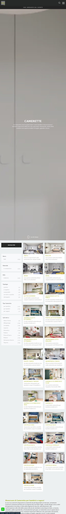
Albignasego (7, 323)
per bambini (7, 308)
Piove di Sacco (7, 335)
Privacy (2, 513)
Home (24, 7)
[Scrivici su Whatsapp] (2, 509)
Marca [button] (4, 256)
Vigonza (6, 342)
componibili (7, 292)
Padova (6, 332)
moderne (6, 278)
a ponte (6, 287)
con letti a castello (9, 294)
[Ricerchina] (59, 3)
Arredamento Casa (32, 7)
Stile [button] (4, 275)
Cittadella (6, 325)
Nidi (5, 259)
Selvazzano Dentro (9, 340)
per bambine (7, 306)
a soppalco (6, 289)
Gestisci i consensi (15, 513)
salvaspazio (7, 297)
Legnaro (6, 328)
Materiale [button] (5, 265)
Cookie (7, 513)
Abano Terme (7, 320)
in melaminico (7, 268)
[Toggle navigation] (63, 3)
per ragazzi (7, 311)
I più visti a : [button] (6, 317)
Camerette (40, 7)
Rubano (6, 337)
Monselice (6, 330)
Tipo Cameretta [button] (7, 303)
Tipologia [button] (5, 284)
